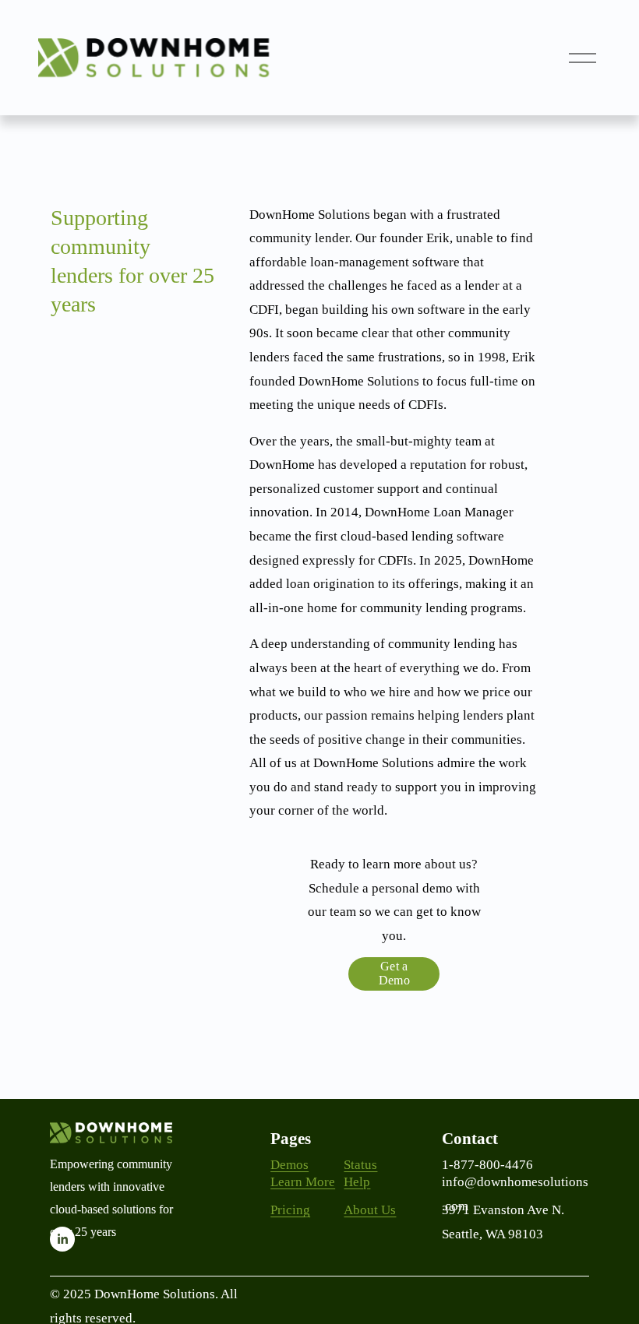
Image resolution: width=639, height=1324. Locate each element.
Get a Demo (394, 973)
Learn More (302, 1181)
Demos (289, 1164)
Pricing (290, 1210)
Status (360, 1164)
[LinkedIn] (62, 1239)
